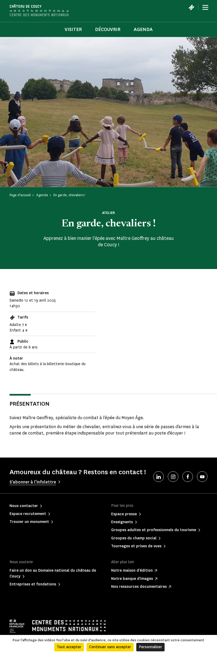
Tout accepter (69, 646)
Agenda (143, 29)
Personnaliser (150, 646)
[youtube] (202, 476)
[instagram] (173, 476)
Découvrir (107, 29)
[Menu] (205, 7)
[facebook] (187, 476)
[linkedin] (158, 476)
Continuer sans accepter (110, 646)
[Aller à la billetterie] (191, 7)
